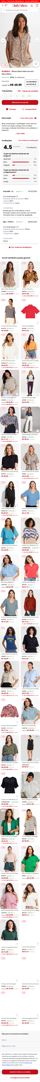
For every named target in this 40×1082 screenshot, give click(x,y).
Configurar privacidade (20, 1078)
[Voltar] (3, 5)
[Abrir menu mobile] (6, 5)
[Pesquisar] (4, 10)
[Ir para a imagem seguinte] (37, 40)
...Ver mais (20, 133)
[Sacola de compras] (37, 5)
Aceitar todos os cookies (20, 1072)
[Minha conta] (31, 5)
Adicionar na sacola (20, 102)
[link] (20, 77)
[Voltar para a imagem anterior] (3, 40)
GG (23, 96)
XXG (29, 96)
